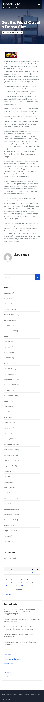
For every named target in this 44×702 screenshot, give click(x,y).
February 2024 (9, 433)
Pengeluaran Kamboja (12, 659)
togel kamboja (9, 663)
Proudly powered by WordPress (12, 694)
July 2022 (7, 536)
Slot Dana (7, 655)
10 (32, 576)
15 (22, 579)
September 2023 (10, 460)
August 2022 (8, 531)
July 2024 (7, 406)
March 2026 (8, 298)
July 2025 (7, 342)
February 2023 (9, 498)
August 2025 (8, 336)
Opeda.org (11, 4)
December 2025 (10, 315)
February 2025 (9, 369)
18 (37, 579)
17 (32, 579)
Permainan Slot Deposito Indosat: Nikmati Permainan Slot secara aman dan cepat (20, 628)
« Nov (6, 595)
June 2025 (8, 347)
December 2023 (10, 444)
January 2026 (9, 309)
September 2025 (10, 331)
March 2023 (8, 493)
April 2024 (7, 423)
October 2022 (9, 520)
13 (11, 579)
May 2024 (7, 417)
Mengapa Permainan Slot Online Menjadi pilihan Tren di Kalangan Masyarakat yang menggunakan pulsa (20, 611)
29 (22, 585)
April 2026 (7, 293)
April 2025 (7, 358)
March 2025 (8, 363)
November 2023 (10, 450)
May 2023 (7, 482)
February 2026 (9, 304)
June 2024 (8, 412)
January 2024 (9, 439)
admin (25, 254)
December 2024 (10, 379)
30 (27, 585)
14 (16, 579)
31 (32, 585)
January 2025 (9, 374)
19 (6, 582)
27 (11, 585)
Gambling (8, 32)
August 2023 (8, 466)
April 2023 (7, 487)
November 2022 (10, 514)
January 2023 (9, 504)
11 (37, 576)
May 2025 (7, 352)
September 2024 (10, 396)
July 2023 (7, 471)
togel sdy (7, 676)
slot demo (8, 672)
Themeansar (6, 699)
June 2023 (7, 477)
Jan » (11, 595)
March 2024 (8, 428)
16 (27, 579)
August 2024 (8, 401)
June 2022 (7, 541)
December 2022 (10, 509)
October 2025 (9, 325)
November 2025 (10, 320)
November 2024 (10, 385)
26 (6, 585)
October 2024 (9, 390)
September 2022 (10, 525)
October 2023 (9, 455)
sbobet (6, 668)
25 (37, 582)
